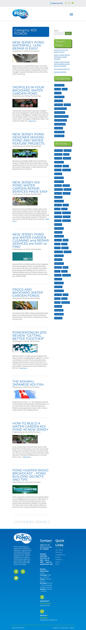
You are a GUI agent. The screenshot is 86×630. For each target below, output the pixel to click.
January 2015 (66, 193)
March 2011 (58, 275)
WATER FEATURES (59, 132)
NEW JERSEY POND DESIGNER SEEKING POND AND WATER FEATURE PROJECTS (28, 138)
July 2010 (65, 294)
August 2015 (58, 193)
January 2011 (58, 279)
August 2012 (58, 240)
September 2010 (59, 291)
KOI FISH (64, 89)
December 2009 (59, 310)
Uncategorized (58, 128)
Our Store (59, 550)
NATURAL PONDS (59, 97)
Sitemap (71, 628)
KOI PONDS (58, 93)
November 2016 (59, 178)
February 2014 (66, 213)
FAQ (57, 564)
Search (56, 31)
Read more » (33, 121)
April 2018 (66, 154)
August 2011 (58, 267)
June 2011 (57, 271)
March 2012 (65, 248)
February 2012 (58, 252)
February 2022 (58, 150)
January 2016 (67, 189)
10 (44, 522)
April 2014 (64, 209)
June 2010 (57, 298)
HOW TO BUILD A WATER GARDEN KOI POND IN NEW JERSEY (30, 426)
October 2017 (66, 158)
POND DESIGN (58, 104)
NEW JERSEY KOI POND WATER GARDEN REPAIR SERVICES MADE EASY (30, 186)
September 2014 (59, 201)
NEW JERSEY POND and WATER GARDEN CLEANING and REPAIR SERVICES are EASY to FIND (30, 240)
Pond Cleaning (58, 101)
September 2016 (59, 181)
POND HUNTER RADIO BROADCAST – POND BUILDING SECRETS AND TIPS (30, 474)
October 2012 (58, 232)
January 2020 (67, 150)
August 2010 (58, 294)
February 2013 (66, 220)
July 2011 (65, 267)
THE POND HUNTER (60, 124)
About (57, 562)
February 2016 (58, 189)
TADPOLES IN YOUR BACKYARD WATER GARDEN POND (28, 90)
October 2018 (58, 154)
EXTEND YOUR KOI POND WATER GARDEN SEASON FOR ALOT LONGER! (62, 64)
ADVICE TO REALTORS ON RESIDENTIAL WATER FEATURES (62, 57)
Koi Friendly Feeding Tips (62, 69)
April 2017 (65, 166)
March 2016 (66, 185)
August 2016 (58, 185)
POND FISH (67, 104)
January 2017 (58, 174)
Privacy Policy (64, 628)
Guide (57, 557)
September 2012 (59, 236)
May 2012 (64, 244)
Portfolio (58, 559)
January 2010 (58, 306)
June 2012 (57, 244)
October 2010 (58, 287)
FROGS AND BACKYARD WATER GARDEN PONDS (27, 293)
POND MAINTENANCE (60, 108)
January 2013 (58, 224)
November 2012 (59, 228)
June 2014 (65, 205)
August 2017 (58, 166)
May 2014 (57, 209)
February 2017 (66, 170)
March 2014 (58, 213)
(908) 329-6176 (57, 3)
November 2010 (59, 283)
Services (58, 552)
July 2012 (65, 240)
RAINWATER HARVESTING (61, 116)
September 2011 (59, 263)
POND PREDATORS (59, 112)
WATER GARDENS (59, 136)
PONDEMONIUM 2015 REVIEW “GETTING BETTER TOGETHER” (29, 335)
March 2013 (58, 220)
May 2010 (64, 298)
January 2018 (58, 158)
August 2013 (66, 216)
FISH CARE (57, 89)
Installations (60, 555)
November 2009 (59, 314)
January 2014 (58, 216)
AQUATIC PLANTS (59, 85)
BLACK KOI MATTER (60, 72)
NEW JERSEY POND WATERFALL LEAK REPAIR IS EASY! (28, 45)
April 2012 (57, 248)
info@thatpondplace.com (48, 620)
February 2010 (65, 302)
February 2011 (66, 275)
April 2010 (57, 302)
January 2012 (67, 252)
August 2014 (58, 205)
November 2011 (59, 255)
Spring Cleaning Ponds (60, 120)
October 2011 (58, 259)
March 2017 (58, 170)
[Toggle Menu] (71, 14)
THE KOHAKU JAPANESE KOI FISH (28, 382)
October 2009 (58, 318)
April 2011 (64, 271)
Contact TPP (56, 628)
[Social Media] (65, 3)
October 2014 (58, 197)
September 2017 (59, 162)
